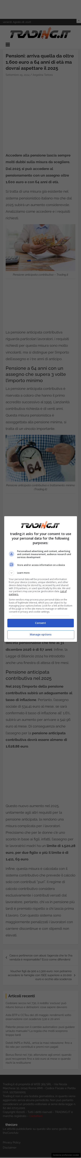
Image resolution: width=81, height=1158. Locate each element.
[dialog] (40, 579)
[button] (40, 573)
